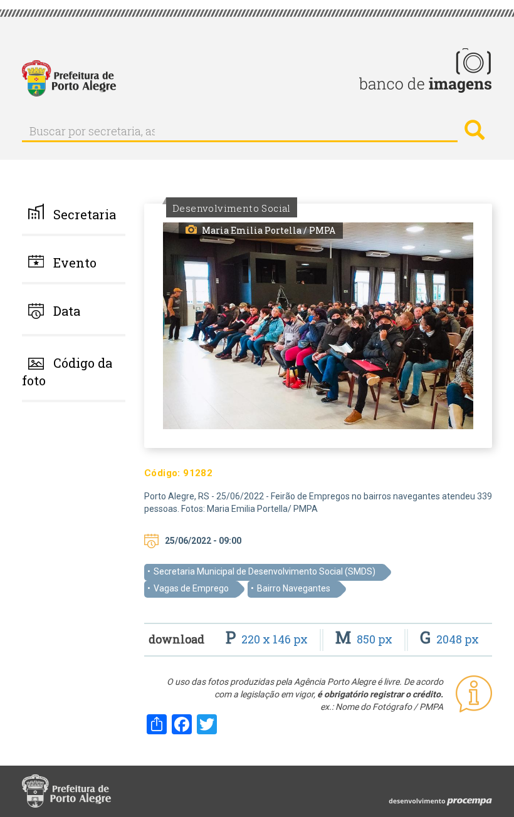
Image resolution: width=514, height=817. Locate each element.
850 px (365, 639)
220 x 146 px (268, 639)
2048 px (449, 639)
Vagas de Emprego (191, 588)
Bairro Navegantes (293, 588)
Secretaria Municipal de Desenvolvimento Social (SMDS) (264, 571)
